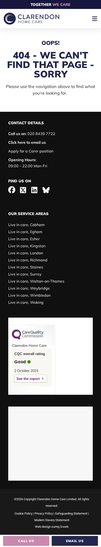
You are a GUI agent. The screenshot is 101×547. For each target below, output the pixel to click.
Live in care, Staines (25, 267)
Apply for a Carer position (30, 151)
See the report (28, 379)
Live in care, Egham (25, 231)
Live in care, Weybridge (29, 288)
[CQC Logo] (27, 338)
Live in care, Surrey (25, 274)
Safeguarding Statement (71, 513)
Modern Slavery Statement (51, 520)
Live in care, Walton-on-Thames (36, 281)
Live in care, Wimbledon (29, 295)
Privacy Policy (44, 513)
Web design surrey (47, 526)
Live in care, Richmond (27, 260)
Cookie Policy (23, 513)
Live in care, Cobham (26, 224)
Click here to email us (27, 142)
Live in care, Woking (25, 302)
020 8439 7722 (31, 133)
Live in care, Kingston (26, 246)
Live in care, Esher (24, 238)
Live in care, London (25, 253)
